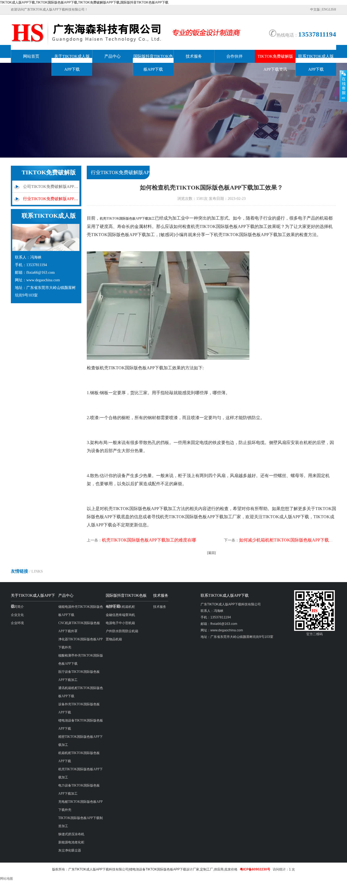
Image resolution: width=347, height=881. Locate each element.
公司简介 (17, 607)
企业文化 (17, 615)
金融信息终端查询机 (120, 615)
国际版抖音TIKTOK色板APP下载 (153, 62)
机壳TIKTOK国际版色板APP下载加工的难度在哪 (149, 540)
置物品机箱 (114, 639)
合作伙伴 (234, 56)
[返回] (211, 553)
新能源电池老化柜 (71, 842)
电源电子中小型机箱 (120, 623)
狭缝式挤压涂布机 (71, 834)
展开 (343, 86)
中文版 (315, 9)
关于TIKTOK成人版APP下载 (72, 62)
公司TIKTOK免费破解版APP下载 (51, 186)
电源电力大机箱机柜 (120, 607)
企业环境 (17, 623)
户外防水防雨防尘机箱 (122, 631)
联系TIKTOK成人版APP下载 (316, 62)
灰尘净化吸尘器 (69, 850)
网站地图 (6, 878)
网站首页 (31, 56)
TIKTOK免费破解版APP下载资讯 (275, 62)
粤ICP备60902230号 (255, 869)
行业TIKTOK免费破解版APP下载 (51, 199)
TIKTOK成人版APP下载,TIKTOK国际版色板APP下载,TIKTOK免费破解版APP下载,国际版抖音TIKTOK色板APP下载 (84, 2)
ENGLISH (329, 9)
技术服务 (194, 56)
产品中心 (112, 56)
